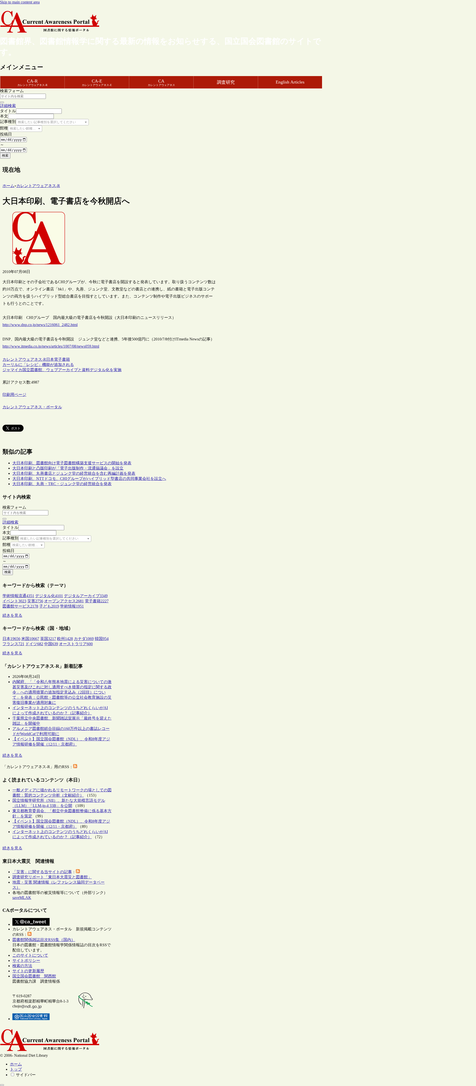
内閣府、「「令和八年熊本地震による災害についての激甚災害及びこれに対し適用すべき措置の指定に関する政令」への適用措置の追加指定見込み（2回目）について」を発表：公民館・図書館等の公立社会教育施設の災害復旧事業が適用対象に (62, 692)
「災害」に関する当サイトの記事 (42, 872)
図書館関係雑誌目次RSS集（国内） (43, 940)
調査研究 (226, 82)
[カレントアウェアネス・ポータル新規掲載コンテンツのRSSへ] (29, 934)
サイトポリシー (26, 960)
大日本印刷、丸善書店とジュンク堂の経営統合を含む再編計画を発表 (73, 473)
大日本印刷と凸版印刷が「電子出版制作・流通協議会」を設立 (67, 468)
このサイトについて (30, 955)
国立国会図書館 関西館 (34, 976)
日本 (50, 359)
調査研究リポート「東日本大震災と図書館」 (52, 877)
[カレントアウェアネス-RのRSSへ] (75, 767)
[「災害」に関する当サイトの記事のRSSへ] (78, 872)
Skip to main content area (20, 2)
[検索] (2, 102)
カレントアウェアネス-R (24, 359)
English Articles (290, 82)
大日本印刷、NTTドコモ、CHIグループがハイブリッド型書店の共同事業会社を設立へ (89, 478)
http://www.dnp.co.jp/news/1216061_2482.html (40, 325)
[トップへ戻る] (2, 1085)
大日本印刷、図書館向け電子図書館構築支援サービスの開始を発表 (71, 463)
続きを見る (12, 615)
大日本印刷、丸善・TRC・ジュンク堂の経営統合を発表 (62, 484)
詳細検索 (8, 106)
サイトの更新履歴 (28, 971)
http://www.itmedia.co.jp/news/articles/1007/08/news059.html (50, 346)
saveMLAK (21, 897)
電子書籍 (62, 359)
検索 (5, 155)
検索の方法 (22, 966)
